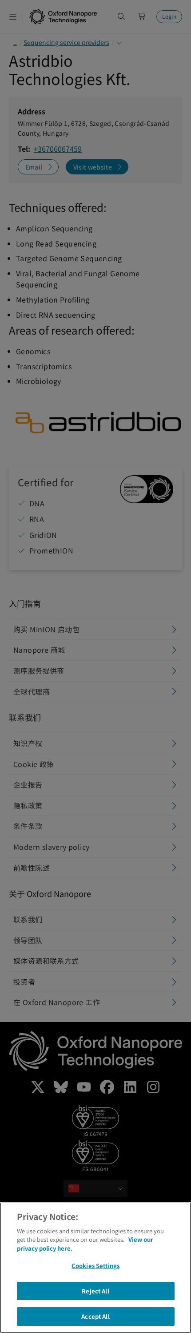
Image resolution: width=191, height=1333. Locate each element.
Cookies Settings (95, 1265)
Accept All (95, 1316)
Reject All (95, 1291)
